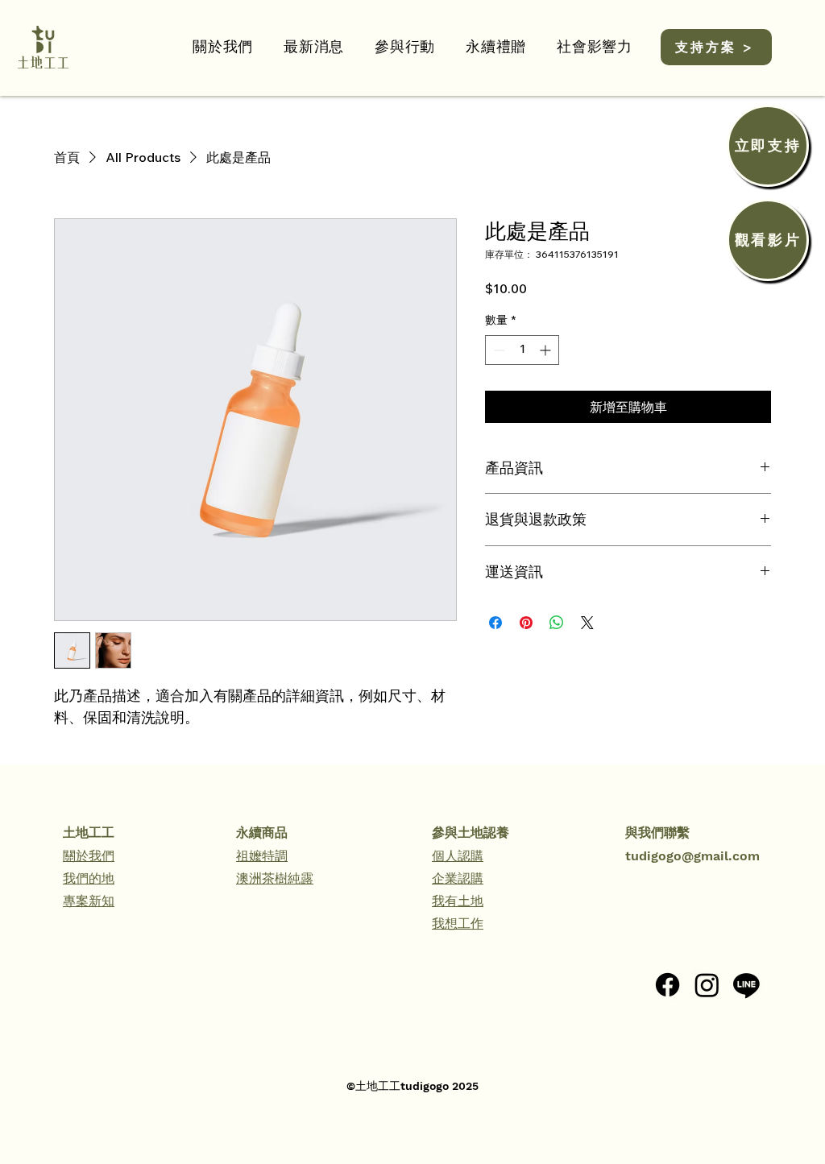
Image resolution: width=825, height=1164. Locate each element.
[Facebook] (667, 984)
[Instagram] (707, 984)
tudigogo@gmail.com (692, 856)
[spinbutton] (522, 350)
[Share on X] (587, 622)
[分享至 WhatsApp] (556, 622)
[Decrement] (497, 350)
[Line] (746, 984)
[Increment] (547, 350)
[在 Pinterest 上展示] (526, 622)
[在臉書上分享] (495, 622)
